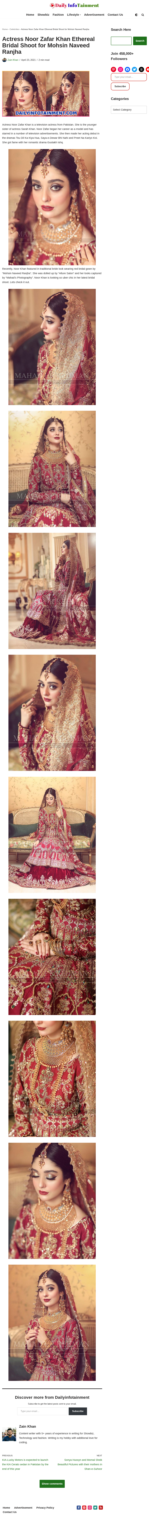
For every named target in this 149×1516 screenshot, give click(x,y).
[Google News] (101, 1508)
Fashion (58, 14)
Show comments (52, 1483)
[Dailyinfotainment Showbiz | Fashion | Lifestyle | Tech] (74, 6)
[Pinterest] (113, 69)
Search (140, 40)
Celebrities (14, 29)
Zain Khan (13, 60)
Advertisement (94, 14)
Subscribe (78, 1411)
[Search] (142, 15)
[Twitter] (134, 69)
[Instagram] (120, 69)
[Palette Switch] (136, 15)
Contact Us (115, 14)
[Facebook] (127, 69)
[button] (80, 14)
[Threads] (141, 69)
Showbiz (43, 14)
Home (30, 14)
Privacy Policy (45, 1507)
